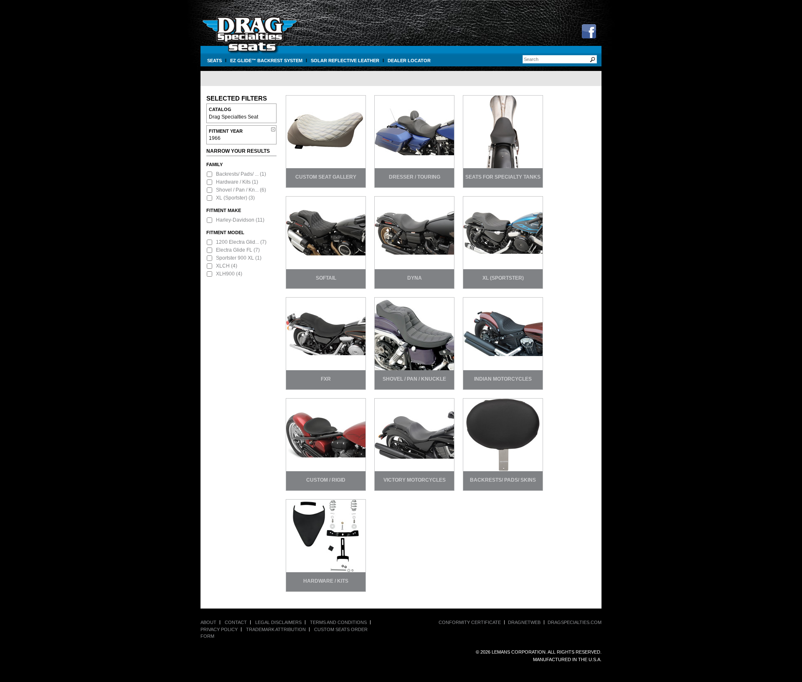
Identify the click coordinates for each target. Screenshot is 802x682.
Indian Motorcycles (503, 379)
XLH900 (225, 274)
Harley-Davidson (235, 220)
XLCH (223, 266)
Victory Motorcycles (414, 480)
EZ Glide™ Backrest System (266, 60)
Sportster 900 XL (235, 258)
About (208, 622)
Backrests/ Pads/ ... (237, 174)
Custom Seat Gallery (325, 177)
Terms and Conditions (338, 622)
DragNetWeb (524, 622)
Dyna (414, 278)
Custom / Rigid (325, 480)
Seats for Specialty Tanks (503, 177)
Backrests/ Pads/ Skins (503, 480)
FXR (326, 379)
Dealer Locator (409, 60)
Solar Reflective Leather (345, 60)
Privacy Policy (219, 629)
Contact (236, 622)
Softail (326, 278)
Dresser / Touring (414, 177)
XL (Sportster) (231, 198)
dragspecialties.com (575, 622)
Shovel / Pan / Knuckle (414, 379)
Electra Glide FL (234, 250)
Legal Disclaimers (278, 622)
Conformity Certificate (470, 622)
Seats (214, 60)
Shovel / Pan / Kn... (237, 190)
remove (273, 129)
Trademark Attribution (276, 629)
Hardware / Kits (233, 182)
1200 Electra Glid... (237, 242)
